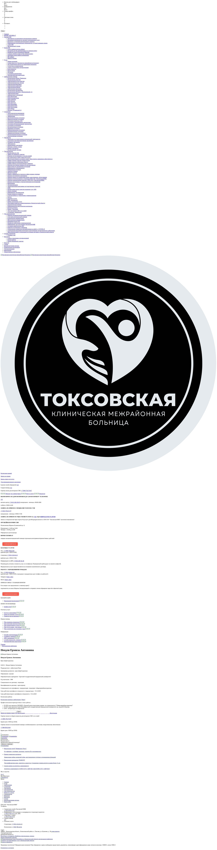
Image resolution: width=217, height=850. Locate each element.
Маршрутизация (12, 172)
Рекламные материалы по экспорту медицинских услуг (23, 40)
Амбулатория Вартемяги (14, 84)
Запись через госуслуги (7, 479)
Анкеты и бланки (12, 171)
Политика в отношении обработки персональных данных (17, 836)
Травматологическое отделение (16, 133)
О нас (5, 60)
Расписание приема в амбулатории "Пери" (13, 699)
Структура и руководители (15, 66)
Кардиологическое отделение (15, 118)
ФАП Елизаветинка (13, 98)
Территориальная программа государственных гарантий (23, 186)
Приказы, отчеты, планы (14, 146)
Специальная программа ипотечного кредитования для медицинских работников (31, 230)
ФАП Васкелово (12, 96)
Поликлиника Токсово (14, 79)
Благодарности (11, 69)
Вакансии (7, 795)
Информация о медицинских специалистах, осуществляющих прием (27, 43)
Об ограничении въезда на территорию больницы (21, 64)
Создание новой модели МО (15, 226)
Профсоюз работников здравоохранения (19, 223)
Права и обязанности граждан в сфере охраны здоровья (23, 174)
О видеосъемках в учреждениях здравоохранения (21, 195)
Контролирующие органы (11, 246)
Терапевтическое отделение (15, 131)
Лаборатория (11, 116)
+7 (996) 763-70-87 (26, 490)
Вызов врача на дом (13, 153)
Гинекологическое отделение (15, 114)
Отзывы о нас (11, 235)
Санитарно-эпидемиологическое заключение (20, 140)
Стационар (7, 111)
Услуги (9, 197)
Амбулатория (8, 785)
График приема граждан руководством (18, 160)
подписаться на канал (10, 594)
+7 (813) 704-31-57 (6, 511)
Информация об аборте (14, 169)
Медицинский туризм (13, 46)
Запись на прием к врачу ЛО (9, 713)
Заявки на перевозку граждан (15, 154)
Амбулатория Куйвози (13, 87)
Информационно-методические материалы (19, 206)
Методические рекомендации (15, 220)
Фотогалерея (11, 70)
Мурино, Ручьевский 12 (14, 110)
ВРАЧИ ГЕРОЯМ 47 (10, 35)
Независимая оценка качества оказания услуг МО (21, 189)
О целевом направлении (14, 73)
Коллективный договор (14, 150)
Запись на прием (5, 476)
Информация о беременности (15, 168)
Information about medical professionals (18, 55)
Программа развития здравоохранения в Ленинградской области (26, 203)
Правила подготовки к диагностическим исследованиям (23, 182)
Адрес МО (10, 44)
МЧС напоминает (12, 200)
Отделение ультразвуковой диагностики (19, 122)
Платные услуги (12, 198)
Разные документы (12, 148)
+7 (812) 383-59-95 (14, 502)
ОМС (9, 188)
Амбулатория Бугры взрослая (15, 81)
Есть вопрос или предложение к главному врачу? (31, 588)
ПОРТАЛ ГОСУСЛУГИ (47, 516)
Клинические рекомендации (15, 218)
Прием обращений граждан (15, 241)
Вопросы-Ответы (12, 207)
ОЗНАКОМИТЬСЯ (10, 544)
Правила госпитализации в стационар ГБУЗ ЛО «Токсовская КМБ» (27, 178)
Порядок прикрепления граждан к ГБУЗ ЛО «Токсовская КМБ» (25, 180)
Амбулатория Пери (12, 93)
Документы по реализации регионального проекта (22, 38)
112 (11, 487)
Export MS (7, 47)
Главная (6, 34)
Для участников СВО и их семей (16, 210)
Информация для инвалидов (15, 192)
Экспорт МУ (7, 37)
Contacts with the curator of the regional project (20, 54)
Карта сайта (7, 802)
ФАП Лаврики (11, 99)
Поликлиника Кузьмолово (15, 90)
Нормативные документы (14, 145)
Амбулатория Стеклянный (15, 95)
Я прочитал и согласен (7, 848)
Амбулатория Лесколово (14, 89)
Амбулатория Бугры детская (15, 82)
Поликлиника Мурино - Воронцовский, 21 (19, 92)
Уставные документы (13, 142)
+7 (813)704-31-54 (9, 810)
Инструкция (21, 713)
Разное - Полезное (12, 209)
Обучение (10, 72)
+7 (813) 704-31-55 (9, 816)
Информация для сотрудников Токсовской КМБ (21, 224)
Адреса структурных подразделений (18, 67)
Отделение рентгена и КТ (14, 121)
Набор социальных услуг (14, 201)
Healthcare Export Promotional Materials (18, 52)
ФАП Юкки (10, 108)
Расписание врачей (6, 473)
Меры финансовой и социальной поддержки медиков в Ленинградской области (30, 232)
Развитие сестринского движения (17, 227)
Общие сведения (12, 61)
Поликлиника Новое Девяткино (16, 78)
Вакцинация (11, 183)
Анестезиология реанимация (15, 113)
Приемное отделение (13, 128)
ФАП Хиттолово (12, 107)
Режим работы (11, 239)
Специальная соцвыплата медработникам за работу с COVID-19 (26, 229)
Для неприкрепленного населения (11, 482)
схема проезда (55, 831)
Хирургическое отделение (15, 136)
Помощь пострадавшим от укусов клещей (19, 156)
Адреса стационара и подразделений (18, 238)
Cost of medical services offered (16, 49)
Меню (2, 31)
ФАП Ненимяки (12, 104)
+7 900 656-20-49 (5, 727)
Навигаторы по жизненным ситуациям (18, 166)
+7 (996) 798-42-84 (9, 550)
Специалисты (8, 794)
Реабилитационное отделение (16, 130)
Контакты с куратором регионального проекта (20, 41)
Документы (7, 137)
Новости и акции (9, 792)
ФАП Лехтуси (11, 102)
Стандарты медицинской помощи (17, 217)
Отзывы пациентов (9, 233)
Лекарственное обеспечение (12, 252)
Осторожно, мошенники (14, 212)
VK (2, 774)
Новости (6, 242)
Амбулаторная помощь (10, 76)
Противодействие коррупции (15, 75)
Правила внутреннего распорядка (17, 175)
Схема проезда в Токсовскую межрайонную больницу (23, 63)
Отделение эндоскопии (14, 125)
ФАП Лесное (11, 101)
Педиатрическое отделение (15, 127)
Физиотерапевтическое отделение (17, 134)
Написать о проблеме (6, 744)
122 (18, 485)
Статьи (6, 244)
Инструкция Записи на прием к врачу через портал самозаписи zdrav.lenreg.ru (29, 159)
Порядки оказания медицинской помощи (19, 215)
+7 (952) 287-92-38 (18, 561)
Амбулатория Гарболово (14, 86)
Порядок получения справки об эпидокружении (21, 165)
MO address (10, 57)
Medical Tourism (12, 58)
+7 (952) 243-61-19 (9, 572)
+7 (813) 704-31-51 (9, 813)
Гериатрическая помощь (14, 204)
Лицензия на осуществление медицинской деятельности (23, 139)
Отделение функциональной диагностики (19, 124)
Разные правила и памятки (15, 194)
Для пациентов (8, 151)
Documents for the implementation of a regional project (22, 50)
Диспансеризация (12, 185)
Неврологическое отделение (15, 119)
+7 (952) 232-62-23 (12, 555)
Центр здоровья (12, 191)
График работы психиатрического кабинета (20, 163)
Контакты (7, 236)
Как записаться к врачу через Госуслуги (18, 157)
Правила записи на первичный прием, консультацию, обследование (27, 177)
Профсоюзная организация (12, 247)
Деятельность (11, 143)
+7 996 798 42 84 (17, 827)
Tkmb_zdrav (9, 577)
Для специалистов (9, 214)
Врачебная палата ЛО (13, 221)
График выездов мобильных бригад (17, 162)
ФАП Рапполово (12, 105)
